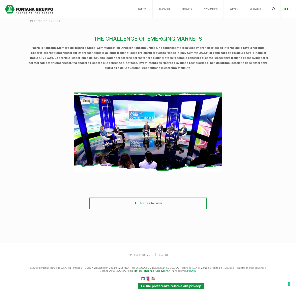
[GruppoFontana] (29, 9)
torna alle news (151, 203)
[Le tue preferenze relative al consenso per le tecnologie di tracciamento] (289, 284)
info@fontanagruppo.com (151, 270)
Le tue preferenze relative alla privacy (171, 286)
